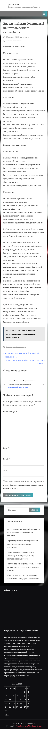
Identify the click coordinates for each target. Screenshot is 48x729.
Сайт (5, 470)
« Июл (6, 715)
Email (6, 459)
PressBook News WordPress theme (29, 726)
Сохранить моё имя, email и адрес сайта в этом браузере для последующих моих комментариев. (24, 485)
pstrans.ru (14, 3)
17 (6, 703)
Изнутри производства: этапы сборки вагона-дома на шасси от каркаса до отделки (24, 567)
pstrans (26, 37)
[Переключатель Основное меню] (44, 13)
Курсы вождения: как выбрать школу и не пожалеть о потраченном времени (23, 532)
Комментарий (10, 411)
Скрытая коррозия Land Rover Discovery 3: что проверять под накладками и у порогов (20, 555)
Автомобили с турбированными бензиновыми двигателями (21, 382)
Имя (6, 448)
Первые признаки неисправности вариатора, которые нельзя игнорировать (22, 543)
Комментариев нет (14, 41)
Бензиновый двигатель (16, 347)
